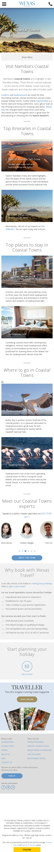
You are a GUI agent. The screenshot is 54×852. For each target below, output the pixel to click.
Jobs (3, 758)
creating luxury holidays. (42, 583)
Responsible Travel (36, 758)
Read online (27, 699)
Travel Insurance (36, 742)
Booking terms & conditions (19, 823)
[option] (27, 532)
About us (5, 754)
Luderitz (5, 95)
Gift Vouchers (34, 754)
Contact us (6, 762)
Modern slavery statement (37, 826)
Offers (4, 750)
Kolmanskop (42, 101)
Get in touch (27, 674)
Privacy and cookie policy (36, 820)
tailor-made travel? (17, 586)
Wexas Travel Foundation (39, 750)
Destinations (7, 742)
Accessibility (41, 823)
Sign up (12, 776)
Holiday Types (7, 746)
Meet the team (27, 558)
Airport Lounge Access (38, 746)
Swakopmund (20, 95)
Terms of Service (29, 845)
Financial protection (14, 826)
